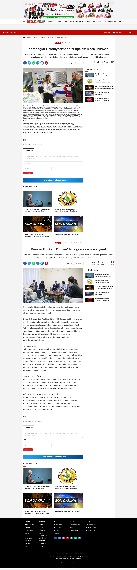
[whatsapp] (33, 63)
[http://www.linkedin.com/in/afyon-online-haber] (71, 538)
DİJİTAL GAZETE (98, 21)
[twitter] (29, 63)
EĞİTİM (41, 524)
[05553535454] (75, 538)
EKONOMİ (51, 21)
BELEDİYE (42, 522)
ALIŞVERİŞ (28, 522)
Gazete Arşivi (74, 530)
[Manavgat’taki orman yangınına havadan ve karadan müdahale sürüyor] (68, 199)
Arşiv (71, 527)
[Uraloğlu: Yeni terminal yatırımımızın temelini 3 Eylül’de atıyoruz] (37, 199)
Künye (61, 553)
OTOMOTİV (28, 541)
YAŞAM (27, 546)
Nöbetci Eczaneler (90, 527)
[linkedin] (42, 63)
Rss (49, 553)
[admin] (79, 538)
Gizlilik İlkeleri (84, 553)
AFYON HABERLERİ (110, 21)
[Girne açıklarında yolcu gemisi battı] (68, 224)
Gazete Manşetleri (90, 524)
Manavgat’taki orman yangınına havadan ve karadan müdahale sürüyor (66, 211)
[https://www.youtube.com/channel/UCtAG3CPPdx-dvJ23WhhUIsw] (67, 538)
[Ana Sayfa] (24, 37)
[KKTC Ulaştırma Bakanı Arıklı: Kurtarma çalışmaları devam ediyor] (37, 224)
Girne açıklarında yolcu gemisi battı (67, 234)
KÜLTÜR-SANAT (44, 538)
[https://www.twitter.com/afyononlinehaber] (59, 538)
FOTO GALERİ (29, 530)
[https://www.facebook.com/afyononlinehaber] (55, 538)
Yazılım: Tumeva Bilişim (68, 562)
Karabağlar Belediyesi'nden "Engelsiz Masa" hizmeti (54, 37)
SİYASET (87, 21)
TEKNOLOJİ (79, 21)
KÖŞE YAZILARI (29, 538)
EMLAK (41, 527)
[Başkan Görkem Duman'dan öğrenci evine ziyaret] (53, 285)
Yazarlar (130, 32)
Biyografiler (57, 530)
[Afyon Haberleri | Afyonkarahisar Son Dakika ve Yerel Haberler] (36, 21)
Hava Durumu (89, 522)
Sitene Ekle (54, 553)
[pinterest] (46, 63)
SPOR (65, 21)
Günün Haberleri (75, 524)
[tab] (28, 150)
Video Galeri (106, 32)
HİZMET (27, 533)
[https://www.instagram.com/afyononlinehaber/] (63, 538)
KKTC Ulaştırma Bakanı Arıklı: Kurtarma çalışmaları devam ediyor (37, 235)
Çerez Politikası (74, 553)
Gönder (28, 173)
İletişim (66, 553)
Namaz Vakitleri (90, 530)
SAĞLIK (71, 21)
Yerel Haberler (74, 522)
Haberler (28, 37)
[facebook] (25, 63)
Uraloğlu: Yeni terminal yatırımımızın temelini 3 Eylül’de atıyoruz (37, 211)
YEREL (41, 546)
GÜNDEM (58, 21)
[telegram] (38, 63)
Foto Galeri (118, 32)
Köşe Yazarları (58, 527)
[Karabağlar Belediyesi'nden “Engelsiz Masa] (53, 85)
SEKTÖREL (42, 541)
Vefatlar (56, 533)
